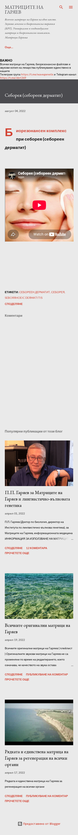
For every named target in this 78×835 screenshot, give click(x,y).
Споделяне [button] (14, 304)
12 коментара (36, 548)
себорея (58, 292)
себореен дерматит (34, 292)
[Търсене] (61, 7)
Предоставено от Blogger (41, 824)
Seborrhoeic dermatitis (24, 297)
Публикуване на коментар (47, 674)
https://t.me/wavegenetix (37, 74)
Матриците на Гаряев (24, 9)
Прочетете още (17, 553)
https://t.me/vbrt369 (13, 77)
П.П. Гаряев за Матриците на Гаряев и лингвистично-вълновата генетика (37, 498)
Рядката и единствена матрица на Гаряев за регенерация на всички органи (36, 757)
